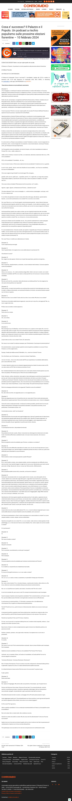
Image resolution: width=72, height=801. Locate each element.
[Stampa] (30, 43)
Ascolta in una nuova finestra (15, 58)
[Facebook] (44, 1)
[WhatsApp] (23, 43)
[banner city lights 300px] (60, 62)
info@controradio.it (13, 797)
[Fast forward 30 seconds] (25, 54)
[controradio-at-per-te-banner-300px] (60, 88)
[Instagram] (47, 1)
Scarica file (4, 58)
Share (25, 56)
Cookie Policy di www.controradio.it (11, 791)
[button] (64, 9)
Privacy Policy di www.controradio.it (12, 793)
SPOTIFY (28, 81)
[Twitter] (49, 1)
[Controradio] (36, 5)
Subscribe (20, 56)
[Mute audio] (18, 54)
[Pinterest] (20, 43)
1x (22, 54)
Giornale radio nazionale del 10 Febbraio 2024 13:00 (12, 746)
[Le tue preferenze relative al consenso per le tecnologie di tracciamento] (69, 799)
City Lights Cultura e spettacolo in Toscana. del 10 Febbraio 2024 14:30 (38, 746)
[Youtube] (51, 1)
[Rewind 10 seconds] (20, 54)
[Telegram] (33, 43)
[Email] (26, 43)
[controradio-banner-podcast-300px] (60, 45)
